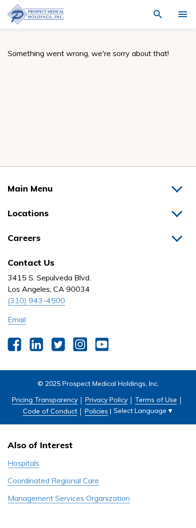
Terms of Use (156, 399)
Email (17, 319)
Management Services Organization (69, 498)
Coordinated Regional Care (53, 480)
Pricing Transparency (45, 399)
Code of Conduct (50, 411)
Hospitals (23, 463)
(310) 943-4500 (36, 300)
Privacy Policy (106, 399)
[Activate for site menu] (182, 14)
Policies (96, 411)
